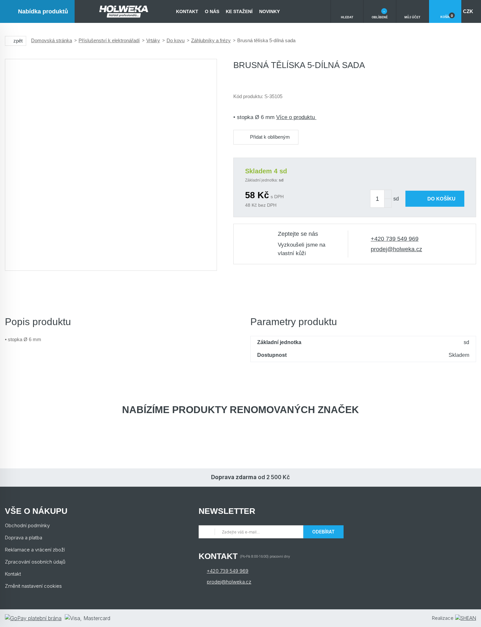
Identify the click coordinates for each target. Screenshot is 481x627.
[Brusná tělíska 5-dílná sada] (111, 165)
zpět (18, 41)
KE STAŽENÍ (239, 11)
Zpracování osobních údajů (35, 562)
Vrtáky (153, 40)
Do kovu (176, 40)
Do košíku (441, 198)
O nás (212, 11)
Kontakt (187, 11)
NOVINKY (269, 11)
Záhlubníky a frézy (211, 40)
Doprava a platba (23, 537)
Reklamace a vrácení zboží (35, 550)
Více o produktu (296, 117)
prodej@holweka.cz (396, 249)
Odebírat (323, 531)
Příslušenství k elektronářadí (109, 40)
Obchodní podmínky (27, 525)
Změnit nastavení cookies (33, 586)
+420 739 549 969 (395, 238)
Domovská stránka (51, 40)
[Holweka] (124, 11)
